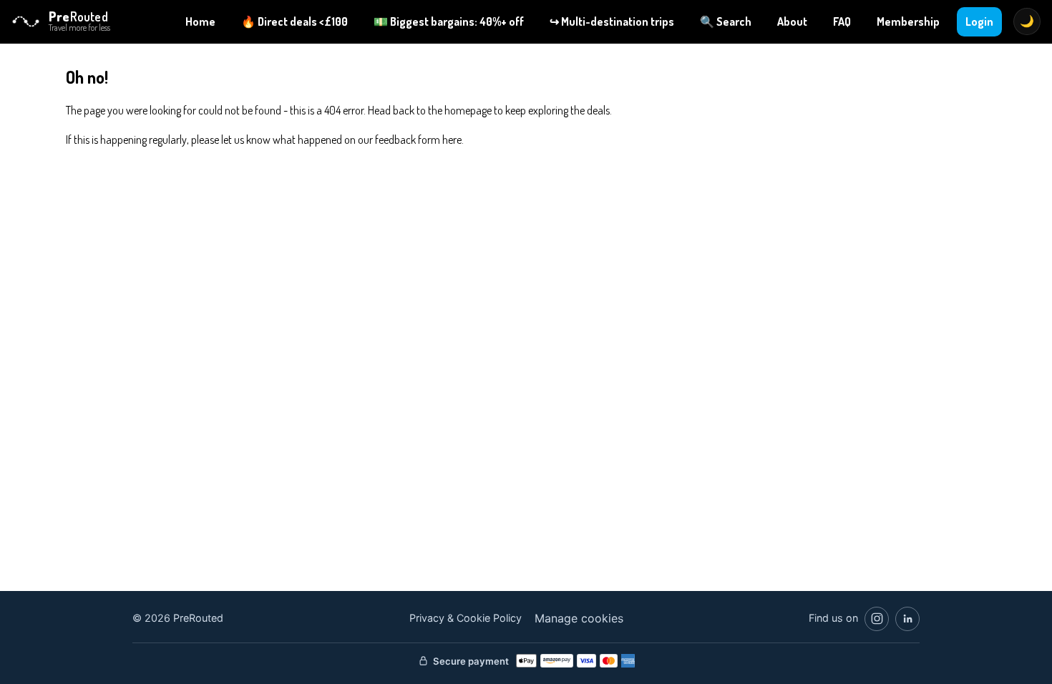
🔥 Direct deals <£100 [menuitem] (294, 21)
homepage (468, 110)
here (452, 139)
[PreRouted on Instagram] (877, 619)
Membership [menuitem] (908, 21)
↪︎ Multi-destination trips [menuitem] (612, 21)
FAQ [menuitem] (842, 21)
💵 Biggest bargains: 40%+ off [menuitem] (449, 21)
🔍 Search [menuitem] (725, 21)
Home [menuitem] (200, 21)
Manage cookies (579, 618)
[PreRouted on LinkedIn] (907, 619)
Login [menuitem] (979, 21)
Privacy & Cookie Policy (465, 618)
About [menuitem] (792, 21)
